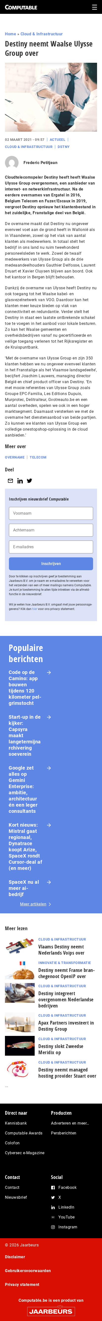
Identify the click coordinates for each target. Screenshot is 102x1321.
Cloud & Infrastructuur (42, 34)
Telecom (38, 457)
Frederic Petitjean (40, 162)
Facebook (67, 1187)
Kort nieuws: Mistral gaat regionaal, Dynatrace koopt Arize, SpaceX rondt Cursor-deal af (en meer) (25, 846)
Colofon (12, 1143)
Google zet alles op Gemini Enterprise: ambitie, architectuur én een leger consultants (23, 789)
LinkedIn (66, 1207)
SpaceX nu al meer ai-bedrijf (24, 888)
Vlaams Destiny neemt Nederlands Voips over (61, 949)
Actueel (58, 140)
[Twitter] (29, 481)
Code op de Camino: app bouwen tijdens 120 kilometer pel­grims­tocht (25, 687)
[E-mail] (10, 481)
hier (34, 609)
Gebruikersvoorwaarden (28, 1270)
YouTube (66, 1217)
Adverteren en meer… (70, 1123)
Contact (12, 1187)
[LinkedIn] (20, 481)
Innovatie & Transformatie (64, 963)
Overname (15, 457)
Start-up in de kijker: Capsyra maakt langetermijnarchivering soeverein (25, 735)
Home (10, 34)
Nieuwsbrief (16, 1197)
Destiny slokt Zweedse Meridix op (60, 1049)
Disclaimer (15, 1257)
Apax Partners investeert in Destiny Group (66, 1025)
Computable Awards (24, 1133)
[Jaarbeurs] (51, 1309)
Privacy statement (22, 1284)
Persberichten (63, 1133)
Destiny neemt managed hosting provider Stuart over (67, 1072)
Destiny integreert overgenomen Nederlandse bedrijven (66, 999)
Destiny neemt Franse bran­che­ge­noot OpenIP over (66, 973)
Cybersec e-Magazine (25, 1153)
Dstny (64, 147)
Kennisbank (16, 1123)
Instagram (67, 1227)
